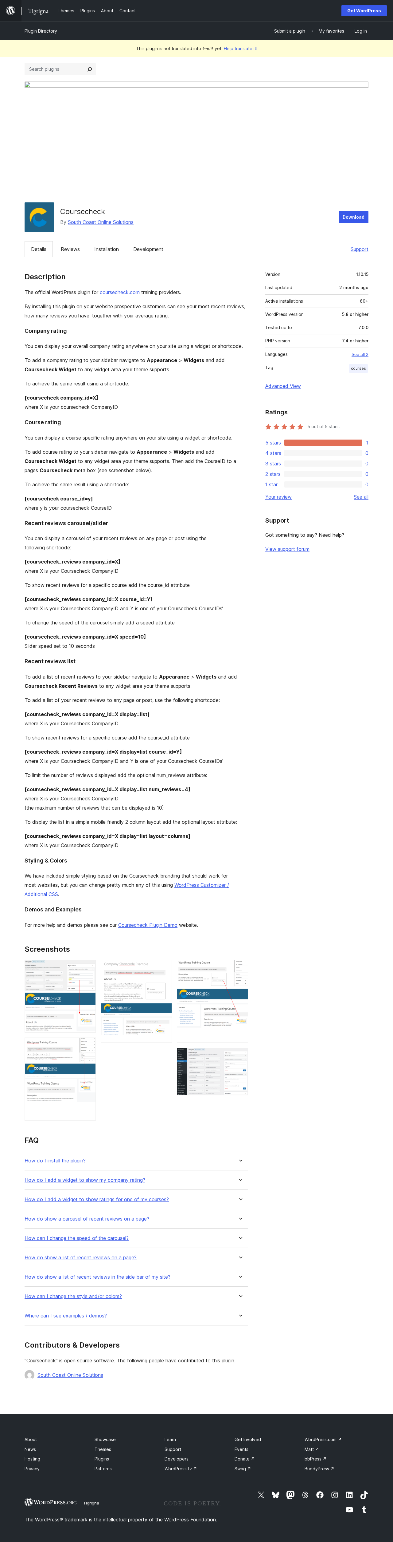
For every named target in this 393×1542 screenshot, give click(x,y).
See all (361, 497)
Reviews (70, 249)
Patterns (103, 1468)
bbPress (316, 1458)
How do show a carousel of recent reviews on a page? (87, 1219)
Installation (106, 249)
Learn (170, 1439)
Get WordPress (364, 10)
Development (148, 249)
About (31, 1439)
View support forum (287, 549)
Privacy (32, 1468)
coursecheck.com (120, 292)
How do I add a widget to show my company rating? (85, 1180)
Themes (103, 1449)
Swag (243, 1468)
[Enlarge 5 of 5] (240, 1056)
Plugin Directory (41, 31)
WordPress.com (323, 1439)
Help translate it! (240, 48)
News (30, 1449)
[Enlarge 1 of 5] (87, 968)
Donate (245, 1458)
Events (241, 1449)
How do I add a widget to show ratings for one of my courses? (97, 1199)
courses (358, 368)
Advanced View (283, 386)
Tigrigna (91, 1502)
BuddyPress (319, 1468)
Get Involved (248, 1439)
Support (359, 249)
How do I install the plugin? (55, 1161)
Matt (312, 1449)
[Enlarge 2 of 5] (87, 1046)
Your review (278, 497)
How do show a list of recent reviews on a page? (81, 1258)
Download (353, 217)
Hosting (32, 1458)
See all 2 (360, 354)
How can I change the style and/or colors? (73, 1296)
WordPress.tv (181, 1468)
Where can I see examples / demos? (66, 1316)
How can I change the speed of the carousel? (77, 1238)
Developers (177, 1458)
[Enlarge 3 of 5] (164, 968)
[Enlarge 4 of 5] (240, 968)
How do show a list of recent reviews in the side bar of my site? (97, 1277)
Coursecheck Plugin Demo (147, 925)
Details (38, 249)
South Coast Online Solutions (101, 222)
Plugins (102, 1458)
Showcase (105, 1439)
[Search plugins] (90, 69)
